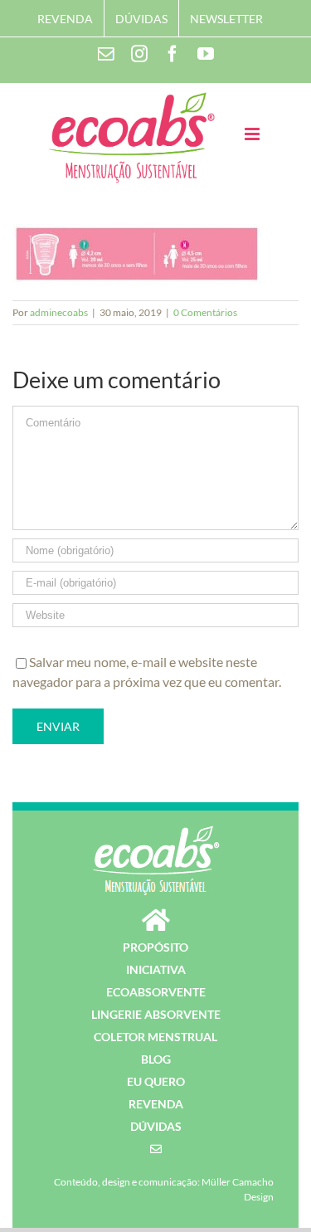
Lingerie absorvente (156, 1014)
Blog (156, 1059)
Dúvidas (156, 1126)
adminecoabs (59, 312)
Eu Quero (156, 1081)
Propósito (155, 947)
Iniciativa (156, 969)
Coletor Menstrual (155, 1037)
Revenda (156, 1104)
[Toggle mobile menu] (253, 134)
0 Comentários (205, 312)
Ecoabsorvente (156, 992)
